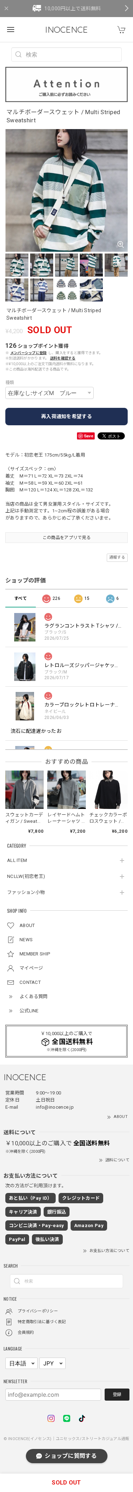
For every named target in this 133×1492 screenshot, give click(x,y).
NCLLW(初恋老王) (26, 876)
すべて (20, 598)
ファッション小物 (26, 892)
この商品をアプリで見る (66, 537)
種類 (9, 382)
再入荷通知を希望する (66, 416)
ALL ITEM (17, 860)
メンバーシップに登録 (28, 353)
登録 (117, 1394)
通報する (117, 557)
